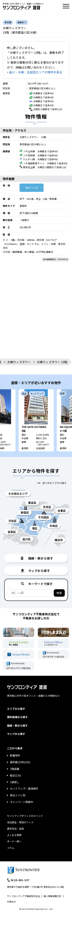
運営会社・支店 (15, 828)
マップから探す (16, 734)
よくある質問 (14, 835)
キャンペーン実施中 (21, 802)
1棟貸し (14, 782)
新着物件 (15, 755)
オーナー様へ (14, 841)
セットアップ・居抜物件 (24, 788)
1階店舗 (14, 769)
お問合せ (11, 901)
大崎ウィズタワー (19, 362)
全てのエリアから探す (54, 483)
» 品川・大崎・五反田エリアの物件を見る (34, 72)
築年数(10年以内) (20, 762)
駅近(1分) (15, 775)
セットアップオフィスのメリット (25, 816)
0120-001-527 (20, 880)
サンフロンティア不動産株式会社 (23, 896)
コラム (10, 848)
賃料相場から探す (17, 717)
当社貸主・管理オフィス (20, 822)
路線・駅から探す (17, 725)
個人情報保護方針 (52, 896)
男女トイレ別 (31, 187)
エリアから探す (16, 709)
